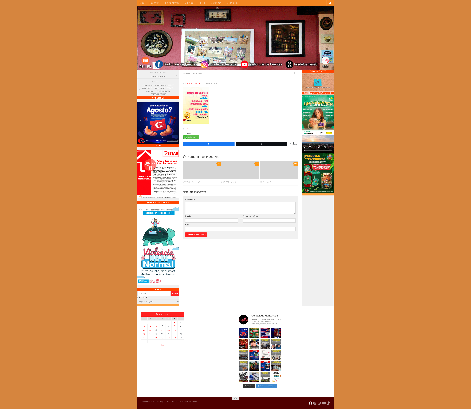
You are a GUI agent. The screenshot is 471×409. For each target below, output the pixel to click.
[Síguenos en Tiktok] (328, 403)
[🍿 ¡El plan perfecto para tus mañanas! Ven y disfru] (265, 366)
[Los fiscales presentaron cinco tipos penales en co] (254, 344)
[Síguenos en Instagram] (315, 403)
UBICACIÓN (189, 3)
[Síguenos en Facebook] (310, 403)
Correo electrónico (251, 216)
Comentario (190, 200)
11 (150, 330)
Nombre (189, 216)
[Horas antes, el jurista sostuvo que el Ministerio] (276, 344)
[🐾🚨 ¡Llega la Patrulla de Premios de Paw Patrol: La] (254, 333)
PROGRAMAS (154, 3)
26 (156, 338)
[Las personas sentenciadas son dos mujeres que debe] (243, 366)
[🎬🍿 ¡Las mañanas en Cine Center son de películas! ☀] (254, 355)
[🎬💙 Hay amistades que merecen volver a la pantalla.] (265, 333)
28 (168, 338)
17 (144, 334)
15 (175, 330)
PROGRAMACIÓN (173, 3)
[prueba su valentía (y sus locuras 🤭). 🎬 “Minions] (276, 377)
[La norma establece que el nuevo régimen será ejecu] (276, 366)
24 (144, 338)
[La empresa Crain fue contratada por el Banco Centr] (243, 355)
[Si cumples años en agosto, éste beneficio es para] (243, 333)
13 (162, 330)
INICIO (142, 3)
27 (162, 338)
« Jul (161, 345)
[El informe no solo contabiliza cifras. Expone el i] (265, 344)
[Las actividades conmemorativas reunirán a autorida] (265, 355)
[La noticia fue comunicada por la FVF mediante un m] (243, 377)
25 (150, 338)
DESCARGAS (216, 3)
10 (144, 330)
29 (174, 338)
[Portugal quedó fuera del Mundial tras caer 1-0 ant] (243, 344)
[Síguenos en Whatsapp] (319, 403)
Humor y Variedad (192, 73)
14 (168, 330)
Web (187, 225)
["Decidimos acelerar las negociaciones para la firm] (276, 355)
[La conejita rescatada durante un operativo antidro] (254, 377)
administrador (193, 84)
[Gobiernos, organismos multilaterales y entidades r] (265, 377)
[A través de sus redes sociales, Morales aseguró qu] (254, 366)
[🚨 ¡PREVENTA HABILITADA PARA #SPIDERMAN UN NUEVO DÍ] (276, 333)
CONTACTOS (231, 3)
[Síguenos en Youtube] (324, 403)
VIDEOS (202, 3)
